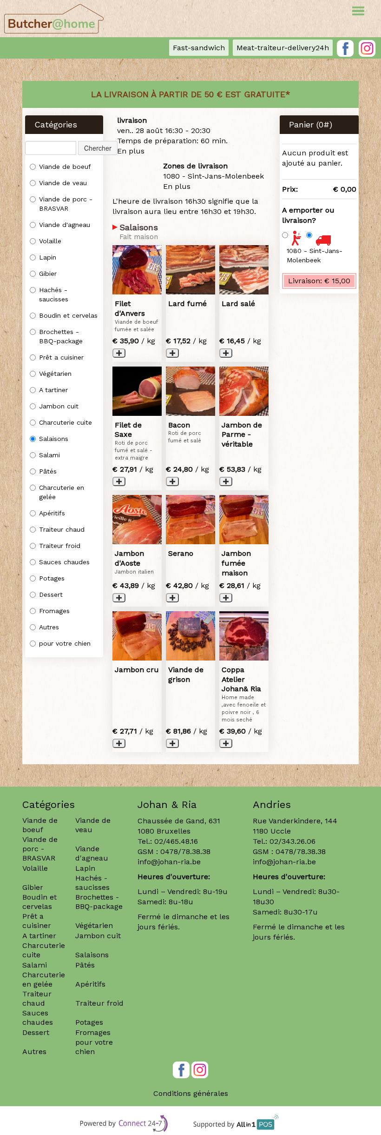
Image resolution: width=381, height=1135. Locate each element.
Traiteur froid (59, 545)
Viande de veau (63, 183)
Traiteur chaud (62, 529)
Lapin (47, 257)
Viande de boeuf (65, 166)
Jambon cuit (59, 406)
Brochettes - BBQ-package (61, 336)
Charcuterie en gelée (61, 492)
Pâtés (48, 471)
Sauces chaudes (64, 562)
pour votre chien (65, 643)
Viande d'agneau (64, 224)
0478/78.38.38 (185, 851)
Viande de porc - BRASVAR (65, 203)
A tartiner (53, 390)
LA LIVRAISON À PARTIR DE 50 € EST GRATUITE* (190, 94)
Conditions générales (190, 1093)
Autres (49, 627)
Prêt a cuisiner (61, 357)
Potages (52, 578)
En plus (131, 151)
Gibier (48, 273)
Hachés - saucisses (53, 294)
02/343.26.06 (292, 841)
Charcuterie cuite (65, 422)
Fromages (54, 610)
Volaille (50, 241)
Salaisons (53, 438)
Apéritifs (52, 513)
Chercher (98, 148)
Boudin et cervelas (68, 315)
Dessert (51, 594)
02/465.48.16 (176, 841)
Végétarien (55, 373)
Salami (49, 455)
